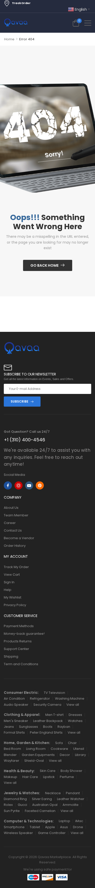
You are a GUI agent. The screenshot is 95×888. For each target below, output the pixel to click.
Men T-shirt (54, 714)
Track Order (21, 3)
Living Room (36, 748)
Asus (64, 827)
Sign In (9, 582)
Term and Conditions (21, 664)
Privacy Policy (15, 605)
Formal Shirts (14, 732)
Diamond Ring (15, 798)
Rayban (64, 726)
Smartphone (14, 827)
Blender (10, 754)
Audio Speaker (16, 704)
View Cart (12, 574)
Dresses (75, 714)
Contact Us (13, 530)
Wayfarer (11, 760)
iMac (79, 821)
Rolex (8, 804)
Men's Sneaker (16, 720)
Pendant (73, 793)
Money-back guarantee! (24, 633)
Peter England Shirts (46, 732)
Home (9, 39)
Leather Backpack (48, 720)
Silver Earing (42, 798)
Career (10, 522)
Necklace (53, 793)
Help (7, 589)
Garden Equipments (38, 754)
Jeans (9, 726)
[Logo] (16, 23)
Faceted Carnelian (40, 810)
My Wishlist (12, 597)
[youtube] (29, 485)
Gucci (22, 804)
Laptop (64, 821)
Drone (78, 827)
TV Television (54, 692)
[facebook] (8, 485)
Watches (75, 720)
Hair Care (30, 776)
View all (72, 704)
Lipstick (49, 776)
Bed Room (12, 748)
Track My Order (16, 567)
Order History (15, 545)
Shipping (11, 656)
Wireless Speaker (18, 832)
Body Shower (71, 770)
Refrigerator (40, 698)
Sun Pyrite (12, 810)
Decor (65, 754)
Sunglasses (28, 726)
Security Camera (47, 704)
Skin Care (47, 770)
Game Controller (52, 832)
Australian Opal (45, 804)
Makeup (10, 776)
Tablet (35, 827)
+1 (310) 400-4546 (24, 440)
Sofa (59, 742)
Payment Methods (19, 626)
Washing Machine (69, 698)
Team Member (16, 515)
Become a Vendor (19, 538)
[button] (87, 23)
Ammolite (71, 804)
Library (80, 754)
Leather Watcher (70, 798)
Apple (50, 827)
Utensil (78, 748)
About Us (11, 507)
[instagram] (18, 485)
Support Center (16, 648)
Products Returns (18, 641)
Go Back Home (44, 265)
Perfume (67, 776)
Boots (47, 726)
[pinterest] (40, 485)
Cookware (59, 748)
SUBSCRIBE (19, 401)
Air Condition (14, 698)
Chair (72, 742)
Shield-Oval (34, 760)
